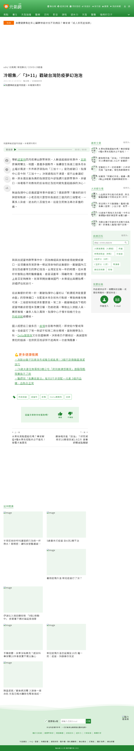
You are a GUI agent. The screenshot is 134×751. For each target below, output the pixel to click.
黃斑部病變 (99, 269)
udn (6, 67)
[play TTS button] (15, 149)
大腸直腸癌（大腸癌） (104, 248)
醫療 (37, 14)
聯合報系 (82, 742)
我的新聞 (116, 6)
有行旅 (97, 6)
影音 (55, 14)
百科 (46, 14)
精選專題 (59, 733)
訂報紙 (91, 742)
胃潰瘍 (116, 264)
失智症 (119, 253)
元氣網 (12, 67)
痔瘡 (121, 248)
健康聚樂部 (49, 733)
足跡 (83, 159)
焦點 (6, 14)
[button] (129, 14)
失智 (84, 14)
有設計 (87, 6)
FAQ (31, 741)
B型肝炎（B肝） (102, 259)
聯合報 (52, 6)
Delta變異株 (25, 335)
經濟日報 (63, 6)
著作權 (63, 741)
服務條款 (54, 741)
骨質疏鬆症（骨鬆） (103, 253)
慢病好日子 (106, 14)
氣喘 (110, 269)
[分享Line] (7, 169)
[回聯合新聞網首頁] (6, 6)
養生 (14, 14)
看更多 (126, 142)
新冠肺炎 (21, 67)
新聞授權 (44, 742)
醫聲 (93, 14)
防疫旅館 (17, 316)
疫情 (42, 326)
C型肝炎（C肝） (102, 264)
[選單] (129, 6)
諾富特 (22, 159)
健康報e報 (53, 721)
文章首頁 (87, 733)
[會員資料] (124, 6)
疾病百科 (69, 733)
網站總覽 (110, 742)
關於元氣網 (37, 733)
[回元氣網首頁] (15, 6)
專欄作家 (97, 733)
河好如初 (76, 6)
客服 (36, 741)
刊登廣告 (23, 742)
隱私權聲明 (71, 741)
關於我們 (100, 742)
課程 (64, 14)
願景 (106, 6)
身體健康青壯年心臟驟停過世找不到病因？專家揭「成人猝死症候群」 (54, 23)
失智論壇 (26, 14)
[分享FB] (7, 160)
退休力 (74, 14)
